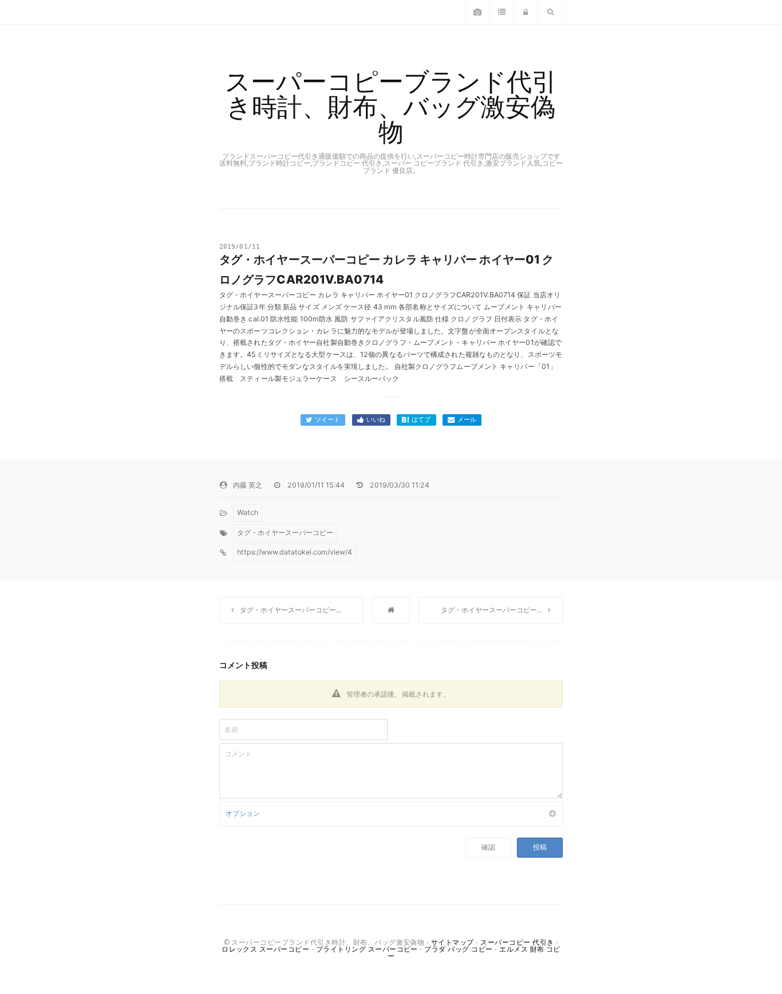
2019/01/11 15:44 (316, 485)
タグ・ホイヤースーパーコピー (285, 532)
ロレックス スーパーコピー (265, 949)
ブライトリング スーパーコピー (367, 949)
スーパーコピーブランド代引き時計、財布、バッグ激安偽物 (391, 106)
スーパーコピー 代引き (517, 942)
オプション (243, 813)
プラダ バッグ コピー (458, 949)
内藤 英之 (247, 485)
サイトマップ (452, 942)
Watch (247, 512)
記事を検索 (550, 15)
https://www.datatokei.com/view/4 (294, 552)
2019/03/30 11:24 (399, 485)
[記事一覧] (391, 610)
